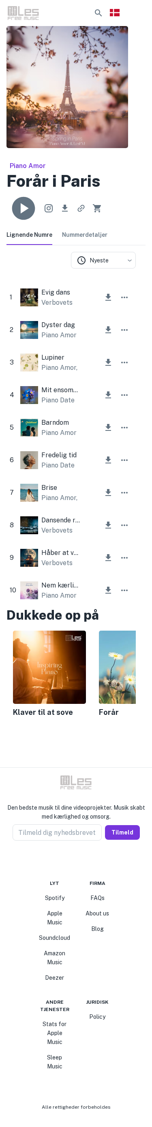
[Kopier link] (81, 208)
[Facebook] (61, 860)
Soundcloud (54, 938)
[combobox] (103, 260)
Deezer (54, 977)
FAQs (97, 898)
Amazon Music (54, 957)
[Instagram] (71, 860)
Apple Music (54, 918)
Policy (97, 1016)
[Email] (91, 860)
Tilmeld (122, 832)
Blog (97, 929)
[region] (71, 674)
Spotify (54, 898)
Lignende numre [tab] (29, 235)
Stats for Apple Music (54, 1033)
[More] (124, 297)
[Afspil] (23, 208)
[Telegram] (81, 860)
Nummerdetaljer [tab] (84, 235)
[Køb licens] (97, 208)
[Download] (65, 208)
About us (97, 913)
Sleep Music (54, 1062)
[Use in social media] (49, 208)
